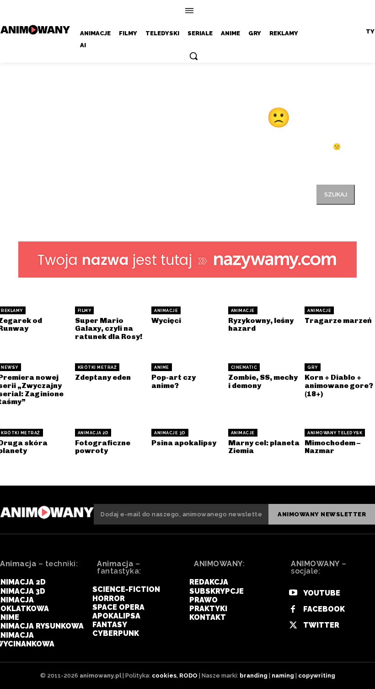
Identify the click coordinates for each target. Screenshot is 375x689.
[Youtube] (293, 593)
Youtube (321, 593)
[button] (193, 55)
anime (161, 367)
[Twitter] (293, 625)
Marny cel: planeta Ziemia (264, 446)
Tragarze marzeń (338, 320)
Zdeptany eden (103, 377)
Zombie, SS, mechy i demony (263, 381)
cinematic (244, 367)
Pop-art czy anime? (173, 381)
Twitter (321, 625)
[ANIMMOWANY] (47, 512)
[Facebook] (293, 609)
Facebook (324, 609)
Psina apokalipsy (183, 442)
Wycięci (166, 320)
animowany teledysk (334, 433)
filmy (84, 310)
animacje (166, 310)
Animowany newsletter (322, 514)
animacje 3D (170, 433)
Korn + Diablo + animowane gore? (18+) (339, 385)
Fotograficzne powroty (102, 446)
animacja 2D (93, 433)
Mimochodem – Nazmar (332, 446)
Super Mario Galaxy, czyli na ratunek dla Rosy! (108, 328)
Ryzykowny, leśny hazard (261, 324)
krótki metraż (97, 367)
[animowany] (36, 30)
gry (312, 367)
